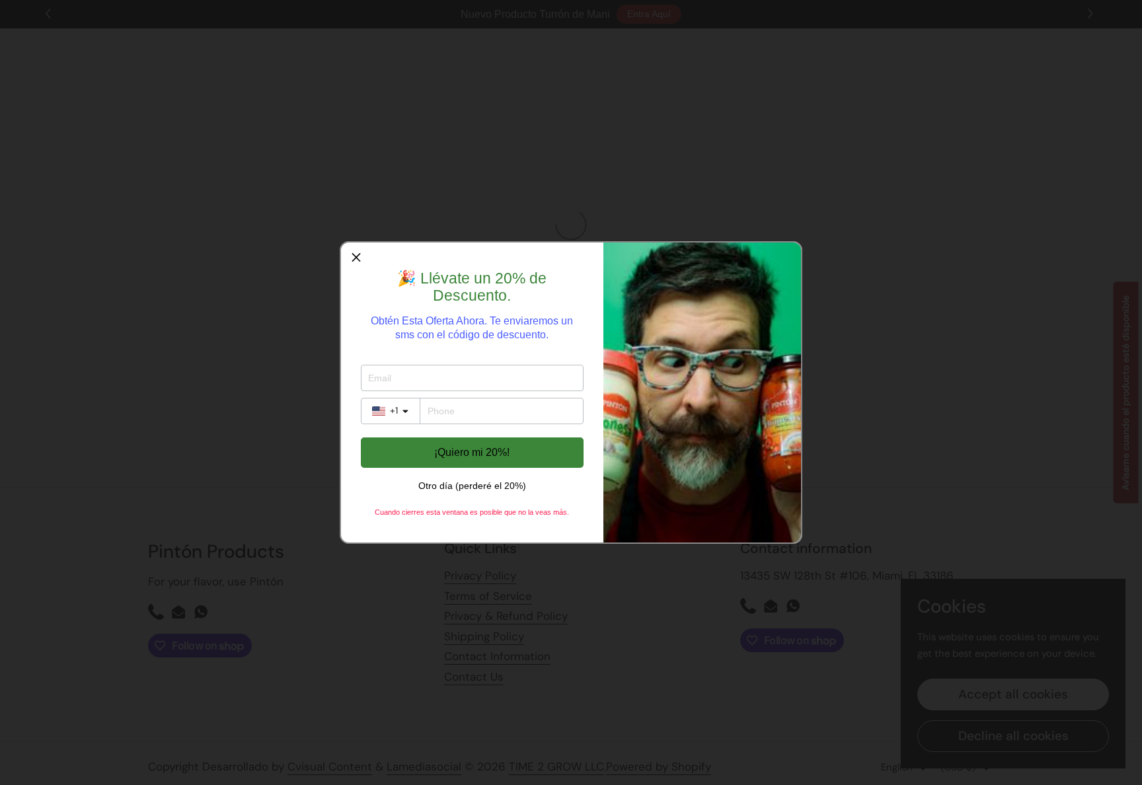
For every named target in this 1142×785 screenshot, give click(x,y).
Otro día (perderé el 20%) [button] (472, 485)
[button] (356, 257)
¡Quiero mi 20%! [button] (472, 452)
